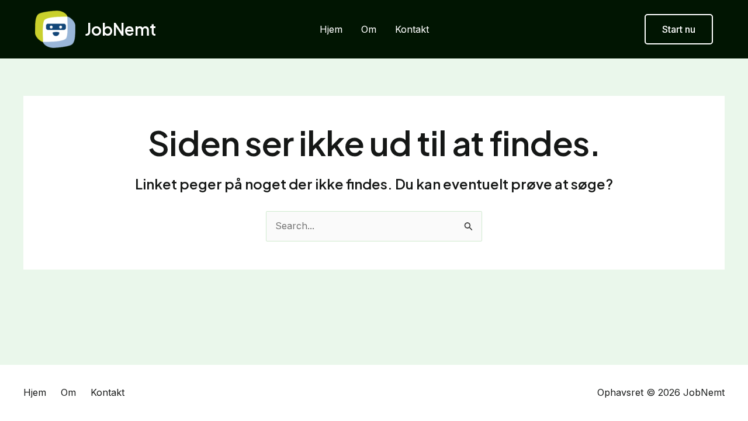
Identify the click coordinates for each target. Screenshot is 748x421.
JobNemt (120, 29)
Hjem (331, 29)
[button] (679, 29)
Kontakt (412, 29)
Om (368, 29)
